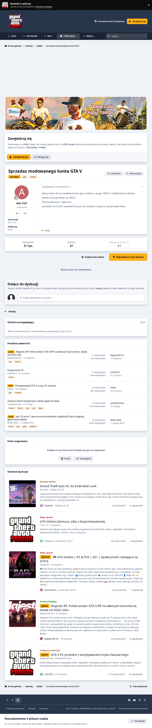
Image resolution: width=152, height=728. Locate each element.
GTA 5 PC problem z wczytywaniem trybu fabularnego (90, 655)
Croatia (74, 708)
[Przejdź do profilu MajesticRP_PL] (41, 638)
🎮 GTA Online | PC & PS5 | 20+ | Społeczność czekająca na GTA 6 (89, 559)
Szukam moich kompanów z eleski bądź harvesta (33, 401)
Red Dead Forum (100, 708)
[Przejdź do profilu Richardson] (41, 589)
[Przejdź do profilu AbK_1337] (22, 192)
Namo (10, 388)
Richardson (50, 590)
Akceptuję (139, 721)
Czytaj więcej (6, 5)
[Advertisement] (76, 73)
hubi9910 (12, 373)
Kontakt (31, 708)
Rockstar (44, 489)
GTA (67, 708)
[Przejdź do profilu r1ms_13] (41, 541)
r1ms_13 (44, 525)
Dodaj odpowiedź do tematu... (37, 297)
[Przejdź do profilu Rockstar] (41, 505)
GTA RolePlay (85, 708)
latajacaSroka (46, 658)
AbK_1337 (21, 203)
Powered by (133, 708)
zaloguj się (100, 288)
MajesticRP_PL (14, 357)
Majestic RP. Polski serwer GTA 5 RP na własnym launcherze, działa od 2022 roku (47, 353)
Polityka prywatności (15, 708)
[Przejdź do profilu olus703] (41, 674)
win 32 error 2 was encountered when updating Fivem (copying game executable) (45, 418)
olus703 (48, 674)
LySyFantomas (14, 404)
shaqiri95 (44, 564)
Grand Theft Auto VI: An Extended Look (68, 486)
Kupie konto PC (15, 370)
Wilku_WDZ (12, 422)
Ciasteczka (43, 708)
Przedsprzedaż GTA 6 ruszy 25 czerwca (35, 385)
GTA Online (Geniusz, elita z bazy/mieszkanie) (72, 521)
